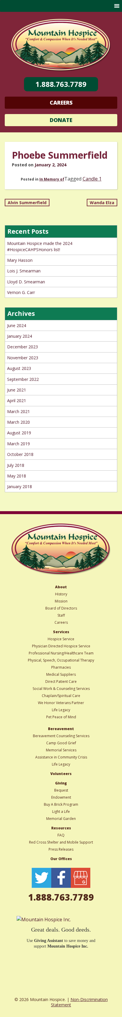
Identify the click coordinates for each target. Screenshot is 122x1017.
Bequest (61, 790)
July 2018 (15, 465)
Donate (61, 120)
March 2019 (18, 443)
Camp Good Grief (61, 742)
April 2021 (16, 400)
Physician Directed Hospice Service (61, 646)
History (61, 594)
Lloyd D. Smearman (26, 282)
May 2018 (16, 476)
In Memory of (51, 179)
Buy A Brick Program (61, 804)
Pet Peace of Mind (61, 716)
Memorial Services (61, 750)
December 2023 (22, 347)
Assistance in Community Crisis (61, 757)
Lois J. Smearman (24, 271)
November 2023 (22, 357)
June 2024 (16, 325)
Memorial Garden (61, 818)
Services (61, 631)
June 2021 (16, 390)
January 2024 (19, 336)
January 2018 (19, 486)
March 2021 (18, 411)
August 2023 (19, 368)
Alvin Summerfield (27, 202)
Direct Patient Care (61, 681)
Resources (61, 828)
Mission (61, 601)
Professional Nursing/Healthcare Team (61, 653)
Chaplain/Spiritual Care (61, 695)
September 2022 (23, 379)
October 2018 (20, 454)
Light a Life (61, 811)
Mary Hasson (20, 260)
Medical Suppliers (61, 674)
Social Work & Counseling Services (61, 688)
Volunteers (61, 773)
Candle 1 (92, 179)
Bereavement (61, 728)
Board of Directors (61, 608)
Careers (61, 102)
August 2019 (19, 433)
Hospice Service (61, 638)
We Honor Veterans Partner (61, 702)
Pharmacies (61, 667)
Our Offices (61, 858)
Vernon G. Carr (21, 292)
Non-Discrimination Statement (79, 1002)
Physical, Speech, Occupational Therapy (61, 660)
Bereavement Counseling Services (61, 735)
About (61, 586)
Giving (61, 783)
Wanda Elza (102, 202)
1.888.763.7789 (61, 84)
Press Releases (61, 849)
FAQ (61, 835)
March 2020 (18, 422)
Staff (61, 615)
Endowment (61, 797)
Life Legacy (61, 709)
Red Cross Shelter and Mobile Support (61, 842)
